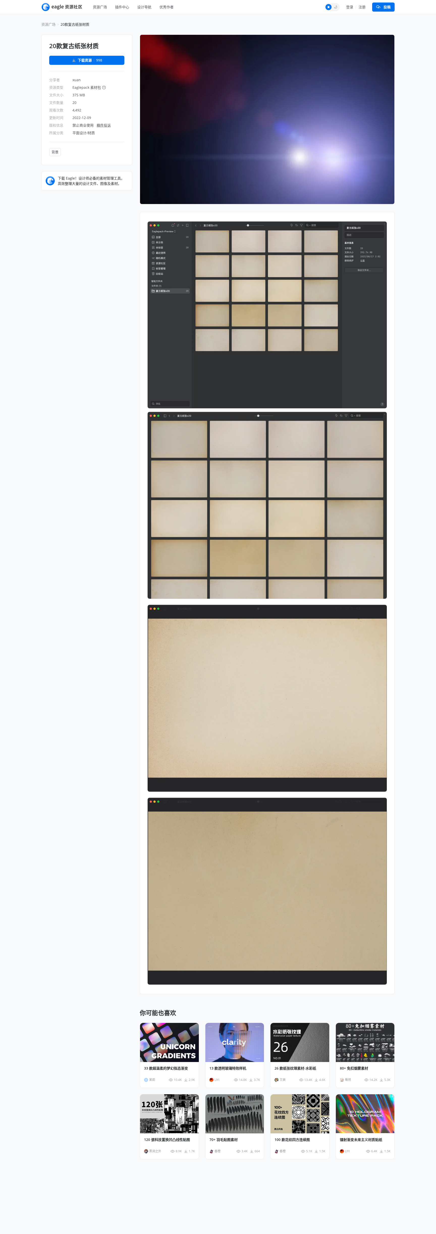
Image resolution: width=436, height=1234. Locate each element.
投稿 (387, 7)
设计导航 (144, 7)
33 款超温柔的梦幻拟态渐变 (166, 1068)
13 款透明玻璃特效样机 (227, 1068)
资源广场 (100, 7)
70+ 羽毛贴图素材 (223, 1139)
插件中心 (122, 7)
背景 (55, 152)
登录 (349, 7)
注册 (362, 7)
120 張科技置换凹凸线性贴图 (167, 1139)
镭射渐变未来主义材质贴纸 (361, 1139)
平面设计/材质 (83, 132)
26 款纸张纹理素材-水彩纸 (295, 1068)
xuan (76, 79)
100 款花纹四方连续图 (292, 1139)
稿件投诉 (104, 125)
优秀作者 (166, 7)
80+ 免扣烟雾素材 (354, 1068)
